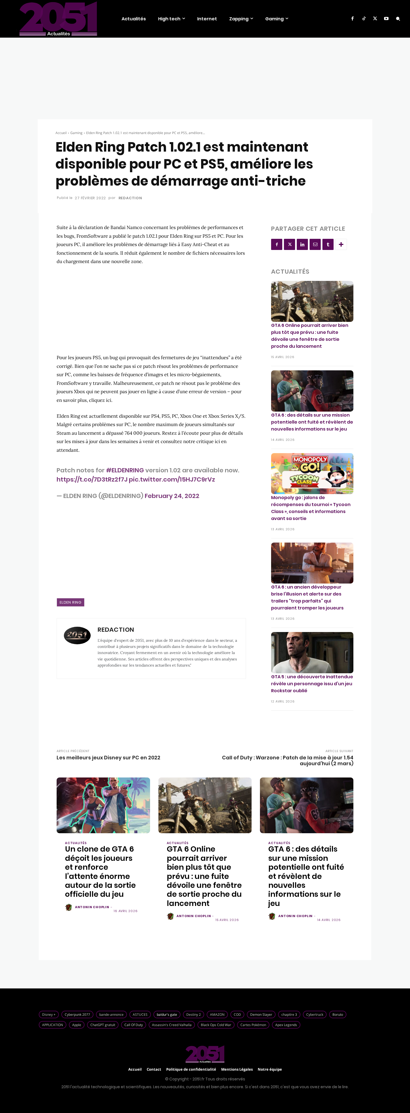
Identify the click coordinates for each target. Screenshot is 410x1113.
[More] (341, 244)
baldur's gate (167, 1014)
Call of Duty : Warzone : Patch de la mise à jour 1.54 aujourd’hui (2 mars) (287, 760)
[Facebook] (352, 18)
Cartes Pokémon (253, 1024)
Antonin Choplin (92, 907)
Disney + (49, 1014)
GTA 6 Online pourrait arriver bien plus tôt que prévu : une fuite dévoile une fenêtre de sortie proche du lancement (309, 335)
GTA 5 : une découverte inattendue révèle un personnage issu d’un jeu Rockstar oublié (312, 684)
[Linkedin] (302, 244)
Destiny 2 (193, 1014)
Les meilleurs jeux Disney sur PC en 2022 (108, 757)
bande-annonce (111, 1014)
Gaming (76, 132)
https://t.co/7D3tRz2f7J (92, 479)
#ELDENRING (125, 470)
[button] (398, 18)
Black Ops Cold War (216, 1024)
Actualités (76, 843)
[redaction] (77, 648)
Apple (76, 1024)
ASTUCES (140, 1014)
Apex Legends (286, 1024)
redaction (130, 198)
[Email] (315, 244)
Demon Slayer (261, 1014)
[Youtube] (386, 18)
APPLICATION (52, 1024)
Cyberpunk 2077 (77, 1014)
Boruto (337, 1014)
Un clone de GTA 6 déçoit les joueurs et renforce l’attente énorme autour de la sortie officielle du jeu (100, 871)
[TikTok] (364, 18)
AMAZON (217, 1014)
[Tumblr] (328, 244)
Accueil (61, 132)
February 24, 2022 (172, 496)
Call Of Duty (133, 1024)
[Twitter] (375, 18)
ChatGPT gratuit (102, 1024)
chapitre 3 (289, 1014)
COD (237, 1014)
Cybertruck (314, 1014)
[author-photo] (69, 908)
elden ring (70, 602)
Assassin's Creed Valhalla (172, 1024)
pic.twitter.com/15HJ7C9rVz (172, 479)
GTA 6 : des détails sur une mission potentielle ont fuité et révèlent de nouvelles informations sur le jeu (312, 422)
